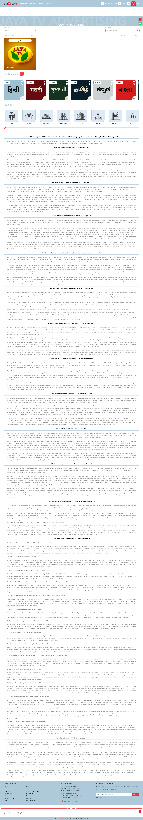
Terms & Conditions (32, 791)
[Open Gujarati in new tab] (67, 98)
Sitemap (29, 786)
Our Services (9, 791)
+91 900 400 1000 (111, 3)
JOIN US (135, 794)
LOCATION (7, 27)
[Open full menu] (138, 3)
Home (7, 786)
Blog (41, 3)
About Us (23, 3)
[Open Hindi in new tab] (22, 98)
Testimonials (9, 793)
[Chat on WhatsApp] (140, 23)
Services (33, 3)
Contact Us (8, 796)
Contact (48, 3)
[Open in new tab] (22, 98)
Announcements (31, 800)
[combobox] (21, 30)
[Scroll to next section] (140, 811)
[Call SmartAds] (140, 19)
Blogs (28, 796)
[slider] (5, 127)
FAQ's (28, 789)
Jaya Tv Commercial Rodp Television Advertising (20, 813)
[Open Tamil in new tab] (89, 98)
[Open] (138, 30)
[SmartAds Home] (10, 3)
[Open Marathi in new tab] (44, 98)
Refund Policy (9, 798)
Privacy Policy (30, 793)
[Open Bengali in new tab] (134, 98)
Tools (6, 800)
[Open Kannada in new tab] (111, 98)
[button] (102, 3)
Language (108, 27)
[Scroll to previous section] (140, 808)
